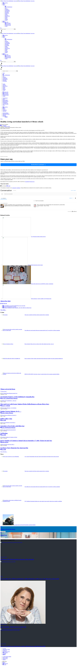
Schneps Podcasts (3, 624)
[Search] (0, 28)
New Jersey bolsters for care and (22, 646)
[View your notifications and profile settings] (1, 31)
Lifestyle (6, 47)
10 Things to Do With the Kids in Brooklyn (17, 559)
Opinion (6, 19)
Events (4, 664)
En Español (7, 12)
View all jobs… (3, 309)
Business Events (8, 25)
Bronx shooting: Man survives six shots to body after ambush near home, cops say (39, 343)
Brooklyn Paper (5, 101)
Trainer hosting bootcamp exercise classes (35, 264)
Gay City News (5, 104)
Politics (6, 49)
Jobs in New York (5, 301)
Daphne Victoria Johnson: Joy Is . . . (10, 412)
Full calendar (3, 531)
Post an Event (8, 24)
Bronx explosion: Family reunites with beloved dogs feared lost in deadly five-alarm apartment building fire (44, 358)
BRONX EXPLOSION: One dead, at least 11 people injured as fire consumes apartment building (42, 374)
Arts (5, 7)
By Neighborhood (9, 6)
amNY (1, 576)
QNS (4, 105)
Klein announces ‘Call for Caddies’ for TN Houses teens (41, 298)
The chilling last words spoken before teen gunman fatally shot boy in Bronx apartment (42, 330)
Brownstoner (5, 102)
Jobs (4, 3)
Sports (6, 18)
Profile (9, 185)
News (4, 4)
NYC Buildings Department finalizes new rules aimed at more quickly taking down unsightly (43, 501)
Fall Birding (4, 434)
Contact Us (5, 110)
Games (6, 26)
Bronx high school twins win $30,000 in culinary (42, 283)
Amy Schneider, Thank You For (13, 627)
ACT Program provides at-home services (38, 236)
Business (6, 8)
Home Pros (6, 663)
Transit (6, 20)
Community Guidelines (16, 187)
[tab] (3, 198)
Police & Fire (7, 48)
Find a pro (2, 537)
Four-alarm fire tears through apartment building (24, 524)
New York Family (3, 557)
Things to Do (5, 22)
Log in (72, 190)
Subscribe (4, 111)
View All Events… (3, 451)
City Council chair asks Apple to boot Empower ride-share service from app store (42, 456)
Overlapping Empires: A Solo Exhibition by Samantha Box (17, 397)
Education (7, 11)
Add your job (4, 303)
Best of (4, 21)
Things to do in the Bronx (7, 389)
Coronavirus (7, 9)
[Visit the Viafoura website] (74, 211)
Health (6, 46)
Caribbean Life (5, 103)
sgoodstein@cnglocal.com (29, 181)
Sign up (75, 190)
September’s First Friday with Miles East (12, 426)
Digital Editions (5, 112)
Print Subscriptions (6, 113)
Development (7, 10)
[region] (38, 201)
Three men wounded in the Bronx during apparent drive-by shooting (37, 314)
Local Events (8, 23)
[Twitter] (3, 654)
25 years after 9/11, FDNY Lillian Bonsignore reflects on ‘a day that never (29, 578)
